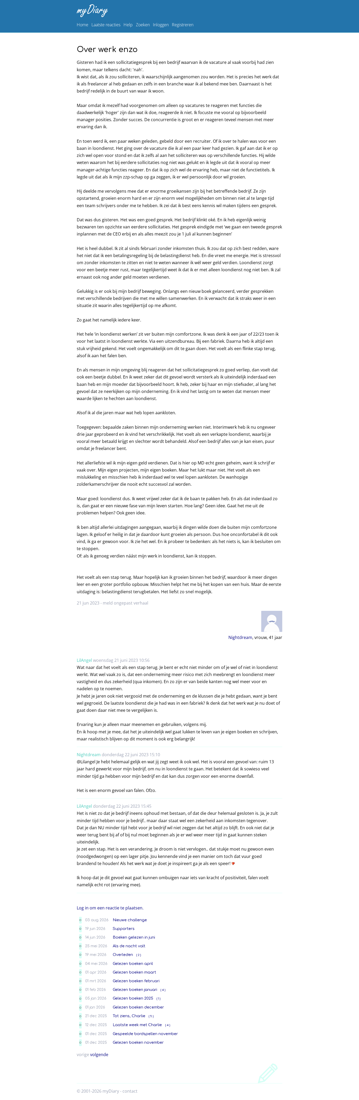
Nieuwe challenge (130, 920)
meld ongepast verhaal (125, 603)
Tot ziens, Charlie (129, 1016)
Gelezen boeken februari (136, 981)
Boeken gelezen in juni (134, 937)
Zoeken (143, 25)
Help (128, 25)
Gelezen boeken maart (134, 972)
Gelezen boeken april (133, 963)
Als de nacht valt (129, 946)
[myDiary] (178, 10)
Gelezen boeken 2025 (133, 998)
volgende (99, 1054)
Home (82, 25)
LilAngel (84, 660)
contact (129, 1091)
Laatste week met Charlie (137, 1025)
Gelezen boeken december (138, 1007)
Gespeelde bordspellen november (145, 1034)
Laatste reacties (105, 25)
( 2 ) (138, 955)
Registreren (182, 25)
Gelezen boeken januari (135, 990)
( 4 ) (163, 990)
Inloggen (161, 25)
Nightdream (240, 637)
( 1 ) (158, 998)
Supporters (124, 929)
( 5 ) (151, 1016)
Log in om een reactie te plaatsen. (110, 908)
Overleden (123, 955)
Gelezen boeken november (138, 1042)
